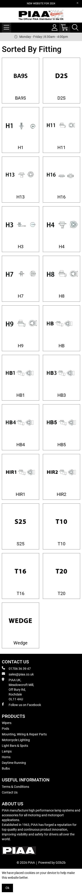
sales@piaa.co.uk (21, 674)
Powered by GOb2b (52, 862)
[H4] (61, 225)
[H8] (61, 274)
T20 (61, 593)
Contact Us (10, 792)
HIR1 (20, 494)
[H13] (20, 175)
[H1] (20, 125)
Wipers (6, 723)
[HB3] (61, 373)
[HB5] (61, 423)
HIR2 (61, 494)
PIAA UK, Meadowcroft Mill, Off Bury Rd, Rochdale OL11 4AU (21, 689)
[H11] (61, 125)
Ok (7, 888)
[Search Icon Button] (75, 28)
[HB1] (20, 373)
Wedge (20, 643)
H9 (20, 345)
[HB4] (20, 423)
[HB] (61, 324)
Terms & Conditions (15, 786)
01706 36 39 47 (20, 668)
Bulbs (6, 768)
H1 (20, 147)
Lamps (7, 751)
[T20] (61, 571)
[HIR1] (20, 472)
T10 (61, 543)
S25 (20, 543)
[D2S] (61, 76)
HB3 (61, 395)
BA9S (20, 98)
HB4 (20, 444)
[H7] (20, 274)
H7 (20, 296)
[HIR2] (61, 472)
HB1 (20, 395)
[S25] (20, 522)
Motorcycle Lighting (16, 740)
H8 (61, 296)
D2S (61, 98)
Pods (5, 728)
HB (61, 345)
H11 (61, 147)
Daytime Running (14, 763)
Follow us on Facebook (25, 705)
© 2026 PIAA (26, 862)
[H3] (20, 225)
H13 (20, 197)
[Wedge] (20, 621)
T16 (20, 593)
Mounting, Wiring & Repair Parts (24, 734)
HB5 (61, 444)
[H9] (20, 324)
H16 (61, 197)
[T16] (20, 571)
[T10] (61, 522)
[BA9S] (20, 76)
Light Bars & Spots (15, 745)
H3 (20, 246)
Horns (6, 757)
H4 (61, 246)
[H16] (61, 175)
